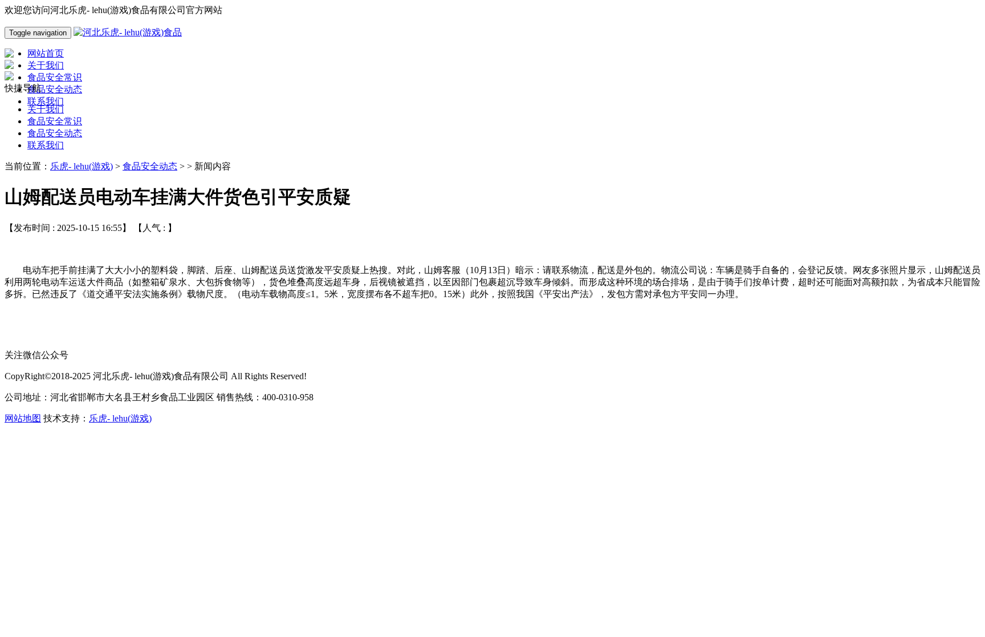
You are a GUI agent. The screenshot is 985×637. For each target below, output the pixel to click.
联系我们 (45, 145)
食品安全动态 (54, 133)
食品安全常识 (54, 121)
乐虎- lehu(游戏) (81, 166)
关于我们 (45, 109)
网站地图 (23, 418)
